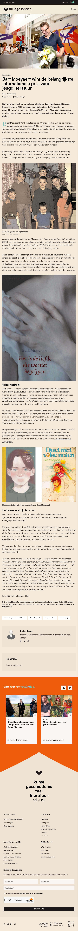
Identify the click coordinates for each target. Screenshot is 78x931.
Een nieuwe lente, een (54, 723)
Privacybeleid (8, 860)
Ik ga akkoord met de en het (24, 893)
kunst (39, 781)
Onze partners (9, 826)
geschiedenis (39, 786)
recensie (56, 719)
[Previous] (63, 688)
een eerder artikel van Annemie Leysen (41, 604)
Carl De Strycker (48, 740)
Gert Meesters (12, 740)
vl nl (39, 799)
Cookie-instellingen (10, 863)
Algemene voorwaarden (12, 857)
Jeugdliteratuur (50, 618)
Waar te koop (46, 847)
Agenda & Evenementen (12, 854)
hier (8, 596)
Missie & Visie (45, 826)
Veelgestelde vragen (11, 847)
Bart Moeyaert (13, 123)
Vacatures (44, 836)
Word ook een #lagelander (13, 819)
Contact (44, 832)
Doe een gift (8, 823)
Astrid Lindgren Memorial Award (14, 618)
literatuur (39, 795)
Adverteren (45, 854)
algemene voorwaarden (24, 893)
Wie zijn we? (45, 823)
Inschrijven (39, 909)
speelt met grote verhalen (19, 723)
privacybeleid (39, 893)
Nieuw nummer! (9, 2)
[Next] (70, 688)
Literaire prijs (64, 618)
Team (48, 829)
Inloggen (65, 2)
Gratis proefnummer (48, 857)
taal (39, 790)
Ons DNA (44, 819)
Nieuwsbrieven (9, 850)
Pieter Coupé (11, 94)
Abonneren (45, 850)
